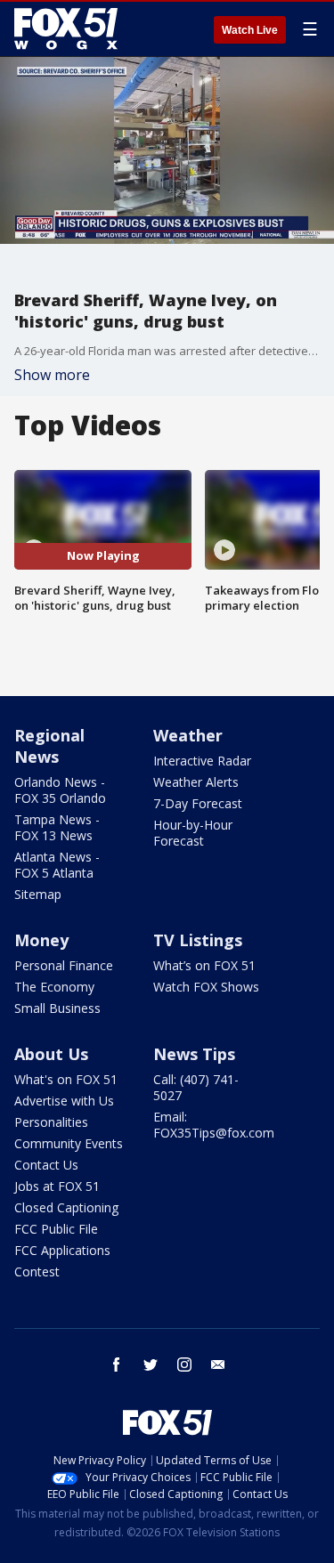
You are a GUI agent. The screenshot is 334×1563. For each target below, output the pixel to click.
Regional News (49, 746)
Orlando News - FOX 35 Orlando (60, 789)
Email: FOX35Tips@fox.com (213, 1124)
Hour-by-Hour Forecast (192, 832)
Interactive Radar (202, 760)
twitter (150, 1364)
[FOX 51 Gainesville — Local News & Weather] (66, 28)
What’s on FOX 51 (204, 965)
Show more (52, 375)
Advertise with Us (64, 1100)
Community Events (68, 1143)
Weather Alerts (196, 781)
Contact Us (46, 1164)
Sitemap (37, 894)
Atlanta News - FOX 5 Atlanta (57, 864)
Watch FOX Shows (206, 986)
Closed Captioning (66, 1207)
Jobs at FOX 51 (57, 1186)
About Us (51, 1054)
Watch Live (250, 30)
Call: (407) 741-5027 (196, 1087)
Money (41, 940)
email (218, 1364)
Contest (37, 1271)
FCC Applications (62, 1250)
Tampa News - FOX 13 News (57, 827)
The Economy (54, 986)
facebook (116, 1364)
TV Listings (197, 940)
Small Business (57, 1008)
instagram (184, 1364)
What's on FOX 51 (66, 1079)
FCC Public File (56, 1228)
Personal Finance (63, 965)
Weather (188, 735)
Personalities (51, 1122)
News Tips (194, 1054)
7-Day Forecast (197, 803)
